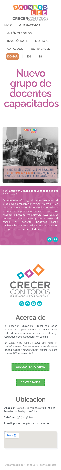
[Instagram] (55, 239)
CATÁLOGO (15, 48)
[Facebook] (49, 239)
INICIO (8, 25)
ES (40, 56)
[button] (30, 367)
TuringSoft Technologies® (40, 464)
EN (29, 56)
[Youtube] (39, 303)
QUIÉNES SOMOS (19, 33)
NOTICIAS (42, 41)
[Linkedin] (33, 303)
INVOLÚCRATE (17, 41)
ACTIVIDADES (40, 48)
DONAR (12, 56)
